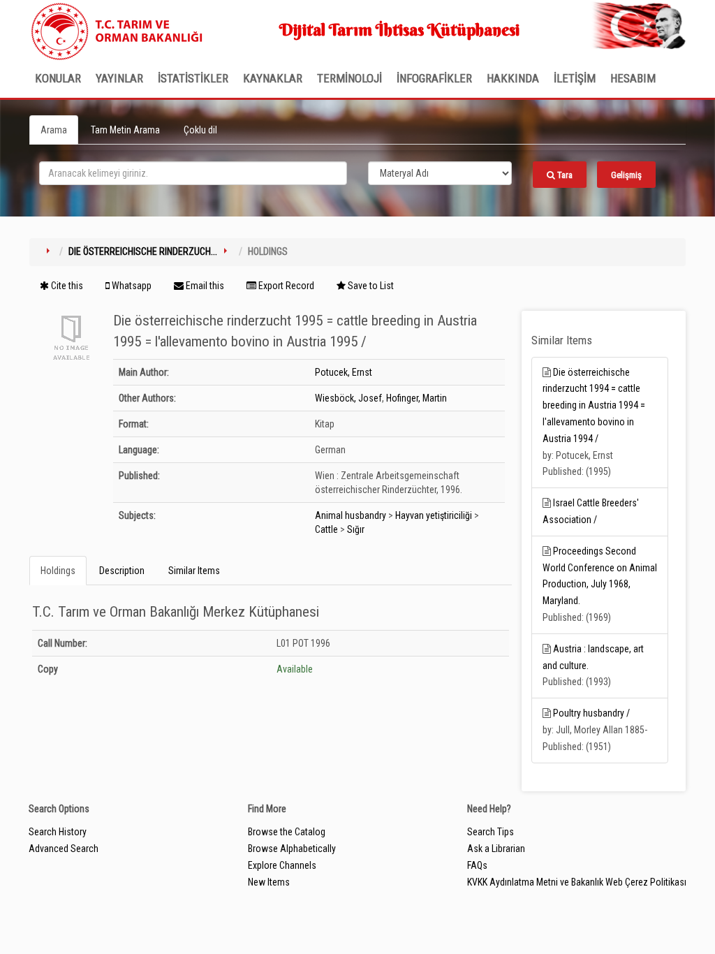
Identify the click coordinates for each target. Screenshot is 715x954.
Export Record (285, 285)
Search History (58, 831)
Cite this (66, 285)
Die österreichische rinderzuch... (142, 251)
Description (122, 570)
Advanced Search (63, 848)
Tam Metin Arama (125, 129)
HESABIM (633, 78)
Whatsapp (131, 285)
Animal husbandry (350, 515)
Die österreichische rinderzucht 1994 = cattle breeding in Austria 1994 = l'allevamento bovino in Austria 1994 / (594, 405)
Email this (204, 285)
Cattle (326, 529)
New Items (269, 882)
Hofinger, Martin (416, 398)
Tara (564, 175)
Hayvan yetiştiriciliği (433, 515)
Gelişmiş (626, 175)
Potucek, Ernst (343, 372)
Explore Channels (282, 865)
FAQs (477, 865)
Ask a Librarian (496, 848)
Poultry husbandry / (591, 713)
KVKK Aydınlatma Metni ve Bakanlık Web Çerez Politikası (576, 882)
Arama (53, 129)
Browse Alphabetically (292, 848)
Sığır (355, 529)
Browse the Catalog (286, 831)
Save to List (370, 285)
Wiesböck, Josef (348, 398)
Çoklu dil (200, 129)
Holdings (57, 570)
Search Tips (490, 831)
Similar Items (194, 570)
